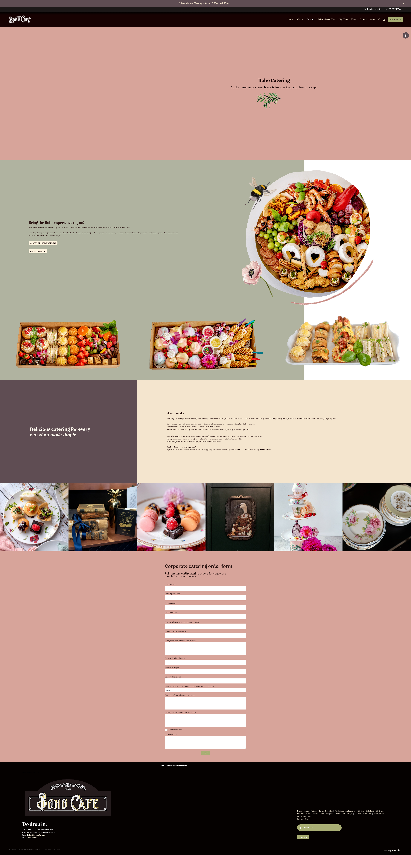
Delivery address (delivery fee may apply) (180, 712)
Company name (171, 584)
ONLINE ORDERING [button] (37, 251)
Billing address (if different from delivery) (180, 641)
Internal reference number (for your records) (182, 622)
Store (372, 19)
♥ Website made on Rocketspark (51, 849)
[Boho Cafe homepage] (47, 19)
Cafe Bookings (347, 813)
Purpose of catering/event (175, 658)
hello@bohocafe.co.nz (375, 9)
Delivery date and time (173, 677)
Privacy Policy (379, 813)
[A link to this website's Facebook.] (406, 35)
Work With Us (335, 813)
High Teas (343, 19)
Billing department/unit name (176, 631)
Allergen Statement (304, 816)
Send (205, 752)
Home (290, 19)
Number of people (172, 667)
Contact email (170, 603)
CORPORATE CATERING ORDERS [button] (43, 243)
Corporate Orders (303, 819)
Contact (363, 19)
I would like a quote (175, 730)
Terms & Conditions (364, 813)
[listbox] (205, 690)
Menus (300, 19)
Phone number (170, 613)
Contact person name (173, 594)
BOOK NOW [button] (303, 837)
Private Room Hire (326, 19)
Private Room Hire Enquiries (345, 811)
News (353, 19)
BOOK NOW (395, 19)
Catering (311, 19)
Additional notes (171, 734)
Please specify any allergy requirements (180, 695)
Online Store (324, 813)
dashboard (23, 849)
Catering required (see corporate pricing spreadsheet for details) (189, 686)
